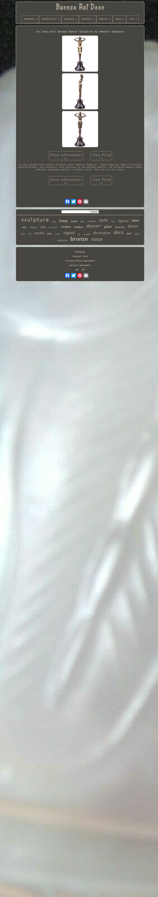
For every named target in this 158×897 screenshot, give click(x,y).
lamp (63, 220)
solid (24, 227)
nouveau (120, 227)
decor (133, 226)
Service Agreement (80, 265)
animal (57, 234)
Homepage (80, 252)
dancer (93, 226)
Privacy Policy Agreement (80, 261)
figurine (123, 221)
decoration (102, 233)
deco (119, 232)
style (103, 220)
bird (129, 233)
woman (66, 227)
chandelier (53, 227)
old (29, 234)
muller (74, 221)
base (23, 234)
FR (83, 270)
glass (108, 226)
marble (39, 233)
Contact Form (80, 256)
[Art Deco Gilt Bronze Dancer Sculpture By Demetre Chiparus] (80, 54)
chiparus (33, 227)
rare (113, 221)
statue (97, 239)
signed (69, 232)
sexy (43, 227)
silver (82, 221)
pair (49, 233)
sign (54, 222)
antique (78, 227)
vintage (92, 221)
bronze (79, 239)
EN (77, 270)
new (135, 220)
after (79, 234)
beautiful (87, 234)
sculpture (35, 220)
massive (62, 240)
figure (136, 234)
